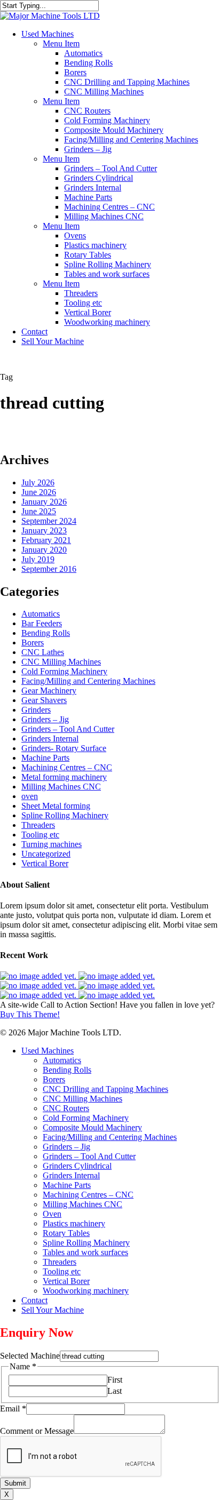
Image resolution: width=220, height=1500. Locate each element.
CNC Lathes (42, 652)
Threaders (38, 824)
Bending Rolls (45, 632)
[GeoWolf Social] (116, 975)
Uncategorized (45, 853)
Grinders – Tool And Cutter (67, 728)
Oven (52, 1213)
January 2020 (44, 549)
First (114, 1379)
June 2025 (38, 511)
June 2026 (38, 492)
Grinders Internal (49, 738)
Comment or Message (37, 1430)
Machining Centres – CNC (66, 767)
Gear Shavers (44, 700)
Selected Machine (30, 1355)
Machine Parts (45, 757)
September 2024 (48, 520)
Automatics (40, 613)
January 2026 (44, 501)
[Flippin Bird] (116, 995)
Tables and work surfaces (85, 1252)
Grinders (36, 709)
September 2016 (48, 568)
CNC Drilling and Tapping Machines (105, 1089)
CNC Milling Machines (61, 661)
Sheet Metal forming (55, 805)
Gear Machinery (48, 690)
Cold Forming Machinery (64, 671)
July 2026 (37, 482)
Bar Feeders (41, 623)
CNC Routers (66, 1108)
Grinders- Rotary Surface (63, 748)
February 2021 (46, 540)
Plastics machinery (74, 1223)
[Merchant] (116, 985)
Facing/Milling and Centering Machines (88, 680)
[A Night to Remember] (39, 985)
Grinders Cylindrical (77, 1165)
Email (13, 1408)
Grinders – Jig (45, 719)
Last (114, 1390)
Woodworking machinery (86, 1290)
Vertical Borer (44, 863)
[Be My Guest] (39, 995)
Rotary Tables (66, 1233)
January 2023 (44, 530)
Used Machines (47, 1050)
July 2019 (37, 559)
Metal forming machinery (64, 776)
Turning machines (51, 844)
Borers (32, 642)
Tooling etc (40, 834)
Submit (15, 1483)
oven (29, 796)
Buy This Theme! (30, 1014)
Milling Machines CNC (61, 786)
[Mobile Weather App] (39, 975)
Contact (34, 1300)
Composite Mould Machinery (92, 1127)
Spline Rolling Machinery (64, 815)
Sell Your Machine (52, 1309)
